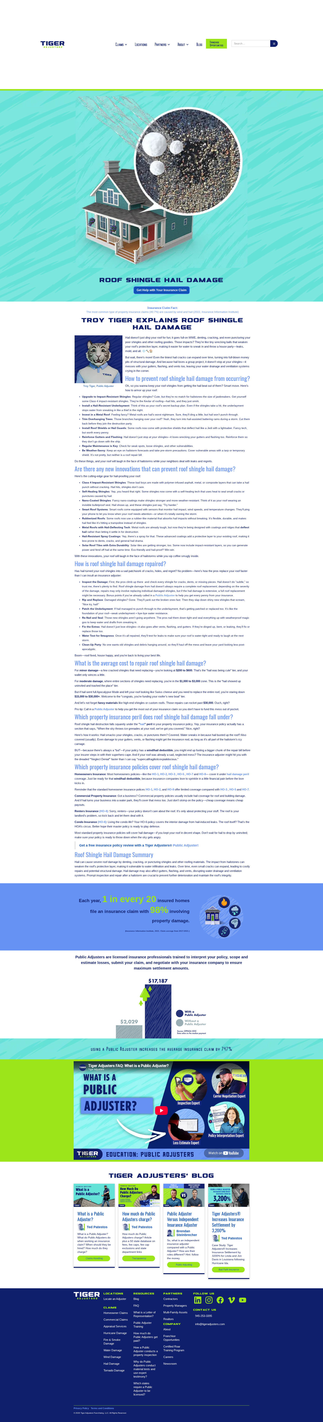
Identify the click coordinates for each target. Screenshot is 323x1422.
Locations (141, 44)
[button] (121, 44)
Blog (199, 44)
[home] (52, 44)
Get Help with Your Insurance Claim (162, 290)
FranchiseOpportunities (216, 43)
